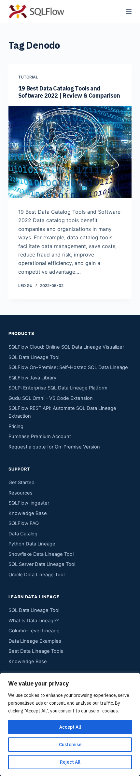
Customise (70, 744)
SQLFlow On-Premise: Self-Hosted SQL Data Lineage (68, 367)
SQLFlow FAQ (23, 523)
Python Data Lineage (31, 544)
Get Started (21, 482)
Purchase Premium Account (39, 436)
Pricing (15, 426)
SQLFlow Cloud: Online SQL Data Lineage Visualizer (66, 347)
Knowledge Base (27, 513)
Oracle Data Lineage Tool (36, 575)
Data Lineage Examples (34, 641)
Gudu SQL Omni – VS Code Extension (50, 398)
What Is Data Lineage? (33, 621)
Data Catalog (22, 534)
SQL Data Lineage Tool (33, 357)
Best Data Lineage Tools (35, 651)
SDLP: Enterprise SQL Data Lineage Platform (57, 388)
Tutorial (28, 77)
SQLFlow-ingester (28, 503)
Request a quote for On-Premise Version (54, 447)
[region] (70, 724)
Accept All (70, 727)
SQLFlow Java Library (32, 378)
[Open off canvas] (129, 11)
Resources (20, 493)
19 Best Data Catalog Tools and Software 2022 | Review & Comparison (69, 92)
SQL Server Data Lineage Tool (41, 564)
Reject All (70, 762)
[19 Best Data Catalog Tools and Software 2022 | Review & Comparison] (70, 152)
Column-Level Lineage (34, 631)
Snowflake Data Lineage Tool (41, 554)
